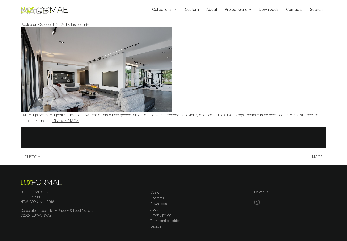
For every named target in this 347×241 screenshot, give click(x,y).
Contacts (294, 9)
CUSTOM (32, 157)
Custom (192, 9)
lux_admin (80, 24)
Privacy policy (160, 215)
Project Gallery (238, 9)
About (211, 9)
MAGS (318, 157)
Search (316, 9)
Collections (162, 9)
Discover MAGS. (65, 120)
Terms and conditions (166, 221)
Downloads (269, 9)
